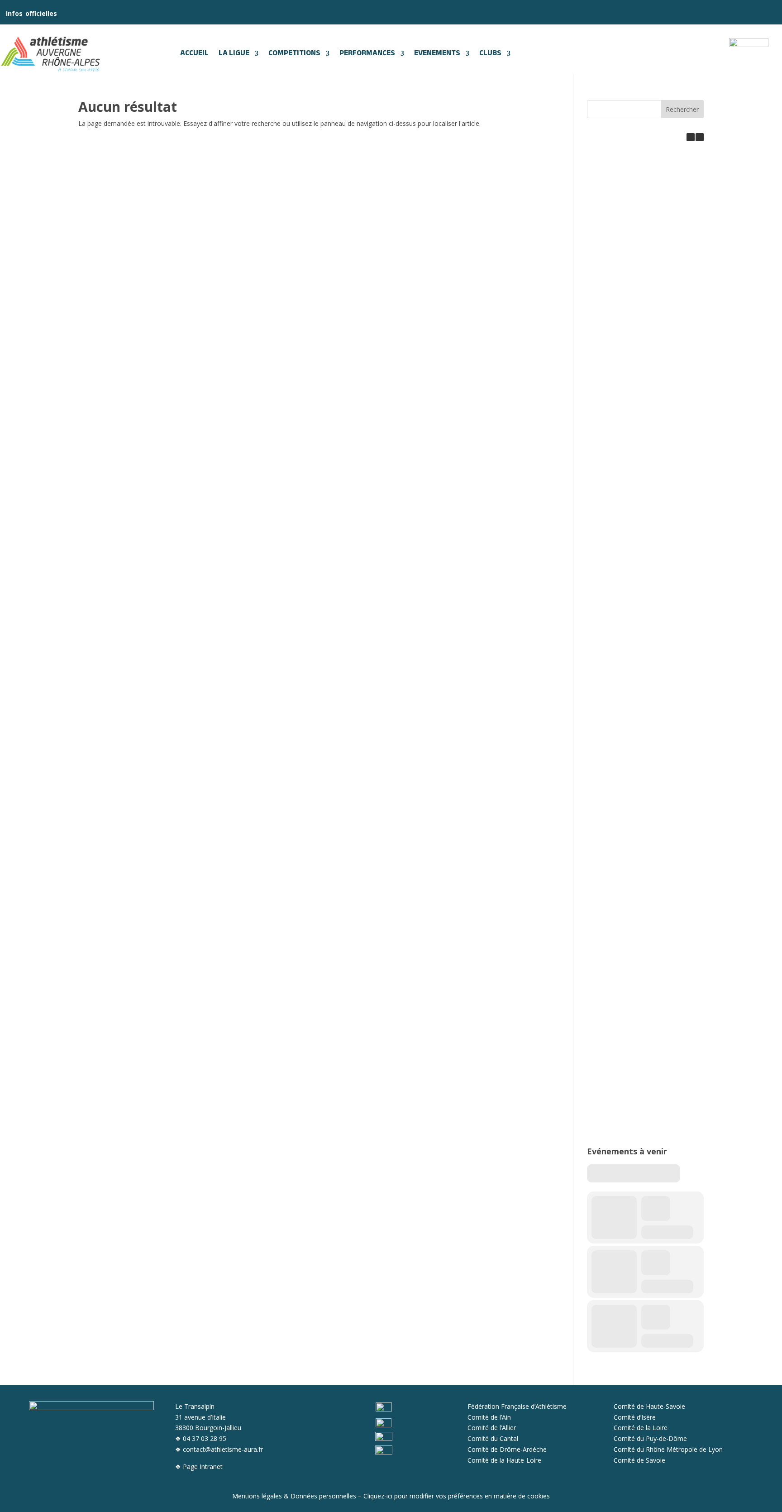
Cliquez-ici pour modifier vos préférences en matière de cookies (456, 1496)
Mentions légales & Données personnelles (294, 1496)
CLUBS (490, 53)
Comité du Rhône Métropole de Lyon (668, 1449)
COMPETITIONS (294, 53)
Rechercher (682, 109)
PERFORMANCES (367, 53)
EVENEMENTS (437, 53)
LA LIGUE (234, 53)
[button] (700, 137)
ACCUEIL (194, 53)
